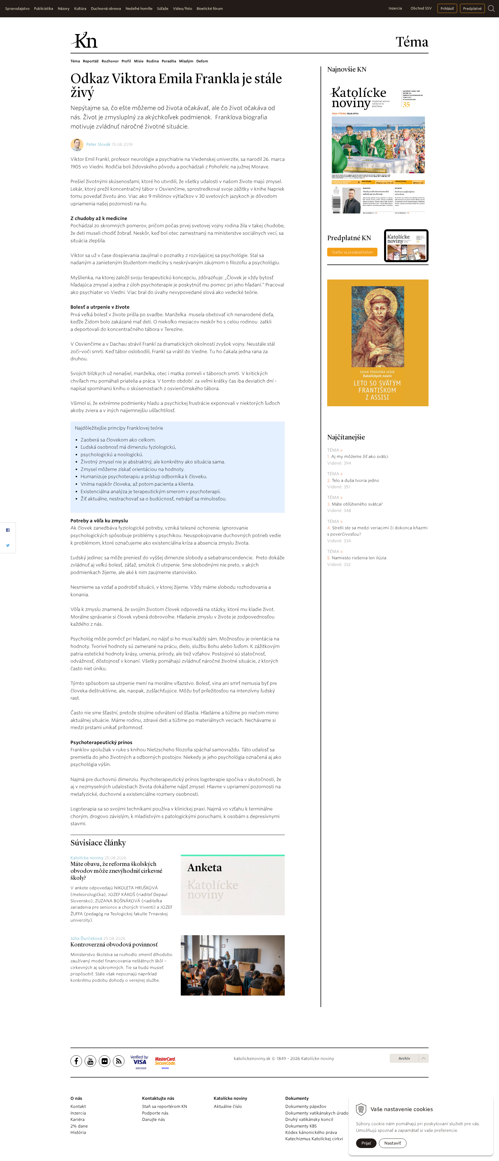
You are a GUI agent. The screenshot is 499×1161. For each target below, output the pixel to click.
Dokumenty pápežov (305, 1106)
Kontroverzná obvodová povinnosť (114, 945)
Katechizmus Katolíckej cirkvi (314, 1138)
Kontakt (78, 1106)
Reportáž (91, 61)
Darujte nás (153, 1119)
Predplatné (472, 8)
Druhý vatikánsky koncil (309, 1119)
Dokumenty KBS (301, 1126)
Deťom (202, 61)
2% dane (79, 1126)
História (78, 1132)
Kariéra (77, 1119)
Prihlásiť (447, 8)
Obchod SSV (421, 8)
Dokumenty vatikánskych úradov (318, 1113)
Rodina (152, 61)
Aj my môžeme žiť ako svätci (359, 456)
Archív (404, 1058)
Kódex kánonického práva (311, 1132)
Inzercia (395, 8)
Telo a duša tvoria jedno (355, 480)
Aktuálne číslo (228, 1106)
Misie (139, 61)
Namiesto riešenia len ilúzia (359, 558)
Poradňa (169, 61)
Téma (75, 61)
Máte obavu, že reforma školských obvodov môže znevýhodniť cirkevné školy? (116, 871)
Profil (126, 61)
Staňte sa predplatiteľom (352, 252)
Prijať (366, 1143)
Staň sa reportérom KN (164, 1106)
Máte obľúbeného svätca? (357, 504)
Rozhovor (110, 61)
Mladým (186, 61)
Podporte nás (155, 1113)
